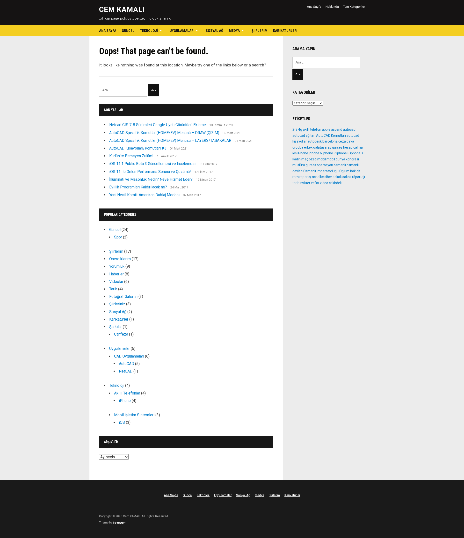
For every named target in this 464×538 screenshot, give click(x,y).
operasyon (325, 165)
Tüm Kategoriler (354, 6)
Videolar (116, 281)
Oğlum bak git (349, 171)
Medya (234, 31)
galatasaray (322, 147)
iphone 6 (315, 153)
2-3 (294, 129)
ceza (342, 141)
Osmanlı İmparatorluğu (321, 171)
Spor (118, 237)
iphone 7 (329, 153)
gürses (337, 147)
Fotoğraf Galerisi (123, 296)
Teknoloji (149, 31)
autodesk (314, 141)
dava (350, 141)
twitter (305, 183)
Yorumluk (116, 266)
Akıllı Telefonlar (127, 393)
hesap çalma (353, 147)
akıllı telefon (312, 129)
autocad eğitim (303, 135)
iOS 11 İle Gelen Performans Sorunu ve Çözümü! (150, 171)
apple (326, 129)
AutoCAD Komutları (331, 135)
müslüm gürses (304, 165)
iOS (122, 422)
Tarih (113, 289)
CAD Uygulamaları (129, 356)
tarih (295, 183)
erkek (308, 147)
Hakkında (332, 6)
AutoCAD (126, 363)
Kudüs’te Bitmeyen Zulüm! (131, 156)
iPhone (125, 400)
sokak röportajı (353, 177)
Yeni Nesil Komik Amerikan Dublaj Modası (144, 195)
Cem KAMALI (122, 9)
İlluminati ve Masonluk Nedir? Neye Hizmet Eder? (151, 179)
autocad (349, 129)
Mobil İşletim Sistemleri (134, 415)
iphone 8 (342, 153)
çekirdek (335, 183)
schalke (318, 177)
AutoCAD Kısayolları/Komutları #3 (138, 148)
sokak (337, 177)
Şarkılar (115, 326)
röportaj (305, 177)
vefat (315, 183)
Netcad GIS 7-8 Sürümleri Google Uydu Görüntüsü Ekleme (157, 124)
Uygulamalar (182, 31)
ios (294, 153)
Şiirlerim (260, 31)
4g (300, 129)
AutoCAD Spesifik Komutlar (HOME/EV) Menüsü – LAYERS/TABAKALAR (170, 140)
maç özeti (309, 159)
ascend (336, 129)
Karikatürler (285, 31)
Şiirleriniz (117, 304)
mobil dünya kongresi (342, 159)
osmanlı (340, 165)
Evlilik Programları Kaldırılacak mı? (138, 187)
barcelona (330, 141)
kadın (296, 159)
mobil (321, 159)
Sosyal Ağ (214, 31)
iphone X (356, 153)
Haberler (116, 274)
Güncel (128, 31)
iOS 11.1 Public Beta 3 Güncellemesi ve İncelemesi (152, 163)
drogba (297, 147)
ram (295, 177)
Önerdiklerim (120, 259)
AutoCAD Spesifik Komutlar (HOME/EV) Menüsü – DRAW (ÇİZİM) (164, 132)
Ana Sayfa (314, 6)
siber (328, 177)
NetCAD (125, 371)
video (324, 183)
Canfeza (121, 334)
